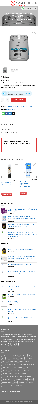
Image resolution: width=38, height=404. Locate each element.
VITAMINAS (11, 385)
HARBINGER (30, 364)
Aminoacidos (11, 106)
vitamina (4, 385)
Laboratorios (14, 19)
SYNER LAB (21, 382)
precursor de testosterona (24, 376)
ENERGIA (10, 361)
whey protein (19, 385)
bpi (7, 358)
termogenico (29, 382)
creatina (4, 361)
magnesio (20, 367)
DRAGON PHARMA (27, 19)
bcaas (3, 358)
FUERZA (26, 361)
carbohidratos (13, 358)
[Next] (33, 47)
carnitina (21, 358)
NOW (11, 373)
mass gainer (5, 370)
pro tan (25, 379)
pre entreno (19, 379)
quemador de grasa (7, 382)
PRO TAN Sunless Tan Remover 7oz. (6, 183)
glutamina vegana (10, 109)
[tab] (19, 124)
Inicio (6, 19)
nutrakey (16, 373)
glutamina (23, 364)
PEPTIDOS (5, 376)
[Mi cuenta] (32, 3)
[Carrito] (35, 3)
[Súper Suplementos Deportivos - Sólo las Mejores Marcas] (17, 3)
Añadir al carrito (18, 100)
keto (8, 367)
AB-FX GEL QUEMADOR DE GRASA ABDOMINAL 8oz (25, 184)
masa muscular (29, 367)
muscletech (5, 373)
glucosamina (15, 364)
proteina (31, 379)
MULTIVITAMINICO (23, 370)
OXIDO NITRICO (25, 373)
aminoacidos (15, 355)
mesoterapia (13, 370)
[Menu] (2, 3)
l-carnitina (13, 367)
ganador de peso (6, 364)
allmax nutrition (6, 355)
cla (25, 358)
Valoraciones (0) (7, 124)
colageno (30, 358)
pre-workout (12, 376)
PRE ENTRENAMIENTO (8, 379)
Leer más (23, 193)
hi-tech (4, 367)
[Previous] (4, 47)
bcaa (30, 355)
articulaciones (23, 355)
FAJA (15, 361)
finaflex (21, 361)
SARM (15, 382)
